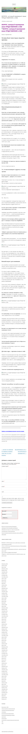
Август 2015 (4, 694)
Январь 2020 (4, 609)
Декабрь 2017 (5, 650)
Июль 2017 (4, 658)
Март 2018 (4, 645)
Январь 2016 (4, 687)
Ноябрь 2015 (4, 690)
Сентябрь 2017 (5, 655)
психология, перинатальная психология (10, 720)
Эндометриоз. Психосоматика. (8, 531)
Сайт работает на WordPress (7, 731)
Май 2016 (4, 681)
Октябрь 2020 (4, 594)
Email (3, 486)
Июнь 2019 (4, 620)
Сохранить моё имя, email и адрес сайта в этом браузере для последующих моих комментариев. (13, 499)
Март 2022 (4, 567)
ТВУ (6, 441)
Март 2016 (4, 684)
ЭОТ (2, 723)
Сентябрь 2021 (5, 576)
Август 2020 (4, 598)
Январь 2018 (4, 648)
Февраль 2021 (5, 588)
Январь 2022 (4, 570)
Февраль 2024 (5, 563)
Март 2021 (4, 586)
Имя (3, 481)
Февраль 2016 (5, 686)
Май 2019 (4, 622)
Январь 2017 (4, 668)
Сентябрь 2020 (5, 596)
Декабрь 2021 (5, 572)
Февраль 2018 (5, 646)
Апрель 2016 (4, 682)
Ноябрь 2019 (4, 612)
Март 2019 (4, 625)
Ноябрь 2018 (4, 632)
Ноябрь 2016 (4, 671)
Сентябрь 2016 (5, 674)
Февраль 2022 (5, 568)
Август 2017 (4, 656)
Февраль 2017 (5, 666)
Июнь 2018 (4, 640)
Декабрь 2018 (5, 630)
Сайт (3, 491)
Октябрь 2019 (4, 614)
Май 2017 (4, 661)
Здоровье (4, 712)
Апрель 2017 (4, 663)
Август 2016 (4, 676)
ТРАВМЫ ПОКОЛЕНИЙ (12, 552)
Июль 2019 (4, 619)
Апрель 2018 (4, 643)
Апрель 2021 (4, 585)
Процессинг (8, 439)
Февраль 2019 (5, 627)
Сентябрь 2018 (5, 635)
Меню (14, 4)
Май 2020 (4, 603)
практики (4, 439)
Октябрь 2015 (4, 692)
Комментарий (5, 466)
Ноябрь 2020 (4, 593)
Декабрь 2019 (5, 611)
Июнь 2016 (4, 679)
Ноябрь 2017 (4, 651)
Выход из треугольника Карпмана (9, 526)
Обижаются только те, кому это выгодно (10, 529)
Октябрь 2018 (4, 633)
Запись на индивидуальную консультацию (13, 431)
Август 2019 (4, 617)
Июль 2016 (4, 677)
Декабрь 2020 (5, 591)
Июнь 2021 (4, 581)
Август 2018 (4, 637)
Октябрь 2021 (4, 575)
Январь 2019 (4, 629)
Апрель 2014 (4, 697)
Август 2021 (4, 578)
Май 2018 (4, 642)
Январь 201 (4, 699)
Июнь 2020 (4, 601)
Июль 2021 (4, 580)
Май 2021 (4, 583)
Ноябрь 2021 (4, 573)
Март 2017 (4, 664)
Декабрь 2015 (5, 689)
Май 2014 (4, 695)
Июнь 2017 (4, 659)
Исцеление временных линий (18, 437)
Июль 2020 (4, 599)
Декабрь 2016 (5, 669)
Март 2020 (4, 606)
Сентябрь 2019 (5, 616)
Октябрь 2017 (4, 653)
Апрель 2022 (4, 565)
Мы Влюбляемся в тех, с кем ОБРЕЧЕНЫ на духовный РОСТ (20, 451)
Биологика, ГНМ (5, 707)
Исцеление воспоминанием (8, 713)
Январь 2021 (4, 589)
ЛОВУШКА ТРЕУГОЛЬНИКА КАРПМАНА (10, 528)
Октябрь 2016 (4, 673)
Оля (2, 549)
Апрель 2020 (4, 604)
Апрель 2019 (4, 624)
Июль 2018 (4, 638)
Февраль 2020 (5, 607)
